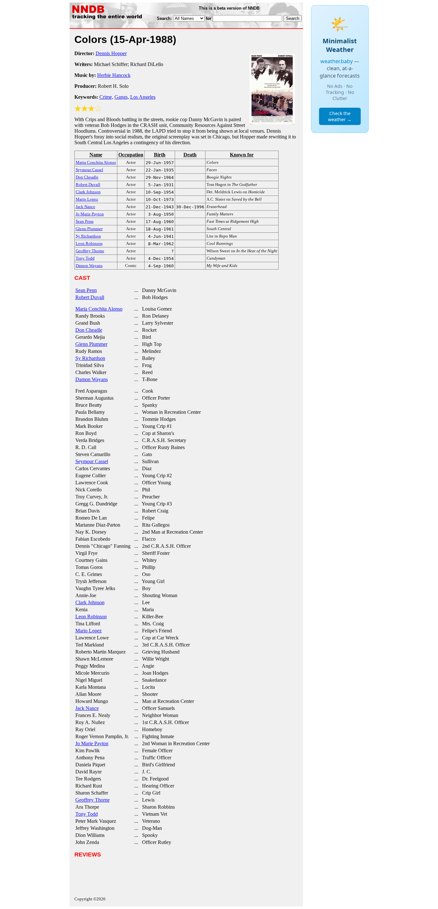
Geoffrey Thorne (92, 800)
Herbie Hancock (114, 75)
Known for (242, 154)
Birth (159, 154)
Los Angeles (143, 97)
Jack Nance (87, 708)
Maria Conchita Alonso (98, 309)
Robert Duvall (89, 297)
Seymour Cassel (91, 461)
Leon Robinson (91, 616)
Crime (105, 97)
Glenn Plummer (91, 344)
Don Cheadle (88, 330)
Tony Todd (86, 814)
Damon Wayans (91, 379)
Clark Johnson (90, 602)
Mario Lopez (88, 630)
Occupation (130, 154)
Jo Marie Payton (91, 743)
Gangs (121, 97)
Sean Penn (86, 290)
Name (95, 154)
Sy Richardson (90, 358)
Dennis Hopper (111, 53)
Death (190, 154)
